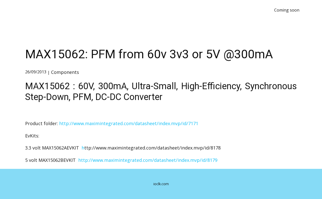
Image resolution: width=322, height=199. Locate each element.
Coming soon (286, 10)
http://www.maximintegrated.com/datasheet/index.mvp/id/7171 (128, 123)
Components (65, 72)
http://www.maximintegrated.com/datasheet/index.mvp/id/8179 (147, 160)
